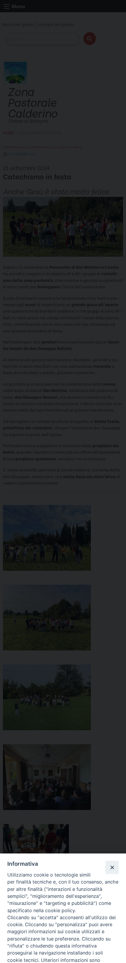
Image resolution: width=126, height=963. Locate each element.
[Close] (111, 867)
